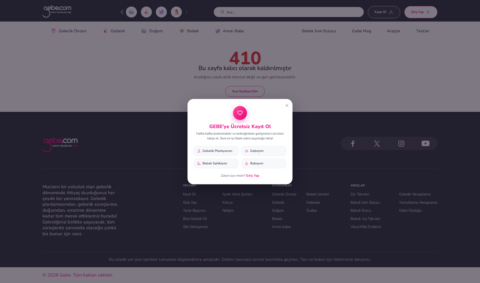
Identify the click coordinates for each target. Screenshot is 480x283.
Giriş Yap (252, 175)
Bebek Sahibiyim (214, 163)
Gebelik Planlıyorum (217, 150)
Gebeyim (257, 150)
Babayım (256, 163)
